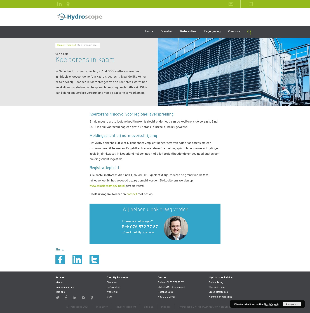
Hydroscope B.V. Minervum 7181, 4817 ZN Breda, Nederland (211, 307)
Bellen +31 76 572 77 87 (171, 282)
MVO (109, 296)
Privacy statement (126, 307)
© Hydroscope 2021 (77, 307)
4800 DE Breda (166, 296)
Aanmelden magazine (220, 296)
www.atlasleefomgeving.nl (107, 186)
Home (149, 32)
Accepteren (292, 304)
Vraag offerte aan (218, 292)
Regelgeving (212, 32)
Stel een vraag (217, 287)
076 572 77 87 (144, 227)
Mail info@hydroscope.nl (171, 287)
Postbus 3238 (165, 292)
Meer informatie (271, 304)
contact (131, 194)
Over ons (234, 32)
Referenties (188, 32)
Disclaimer (102, 307)
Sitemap (148, 307)
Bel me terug (216, 282)
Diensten (167, 32)
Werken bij (112, 292)
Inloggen (166, 307)
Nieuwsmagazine (64, 287)
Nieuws (71, 45)
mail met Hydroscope (139, 233)
